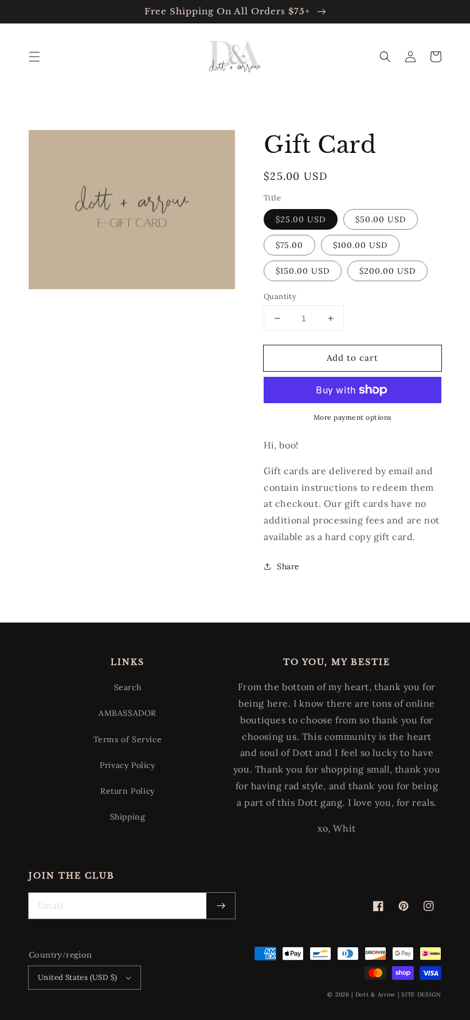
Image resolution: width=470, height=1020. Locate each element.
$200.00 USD (387, 271)
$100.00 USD (360, 245)
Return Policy (127, 791)
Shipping (128, 817)
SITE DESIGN (421, 994)
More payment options (353, 417)
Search (128, 687)
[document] (132, 212)
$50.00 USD (380, 219)
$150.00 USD (303, 271)
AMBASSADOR (127, 713)
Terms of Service (127, 739)
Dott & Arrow (375, 994)
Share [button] (288, 566)
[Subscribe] (220, 906)
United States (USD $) (77, 977)
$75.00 (289, 245)
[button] (34, 56)
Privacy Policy (127, 765)
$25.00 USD (301, 219)
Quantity (280, 296)
